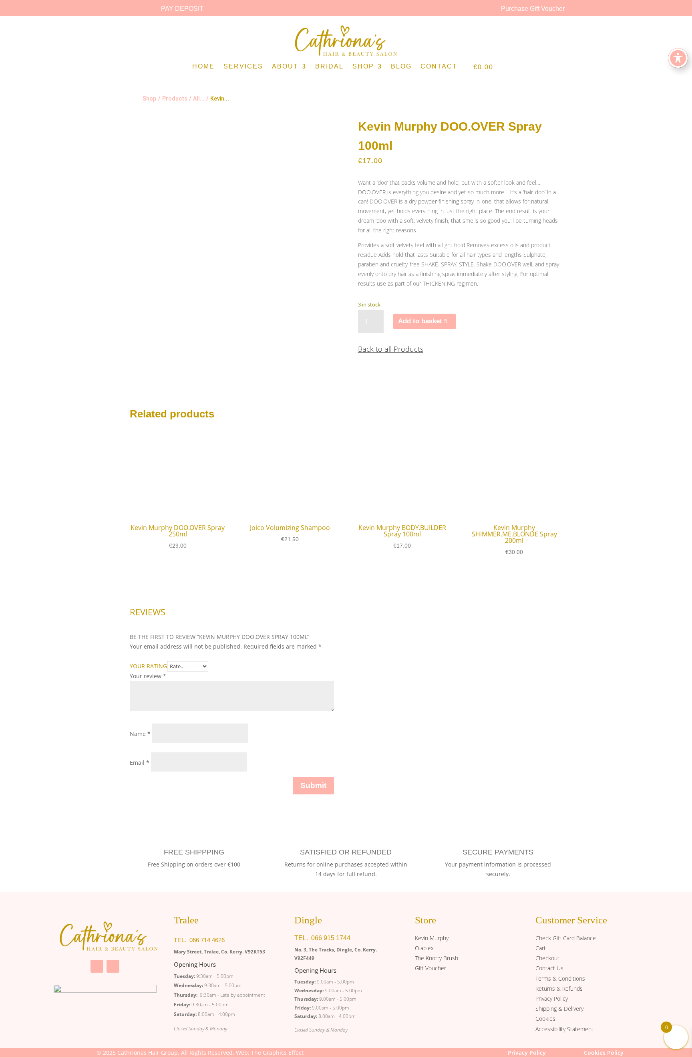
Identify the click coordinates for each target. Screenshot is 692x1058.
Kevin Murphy (432, 938)
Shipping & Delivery (559, 1008)
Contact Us (549, 968)
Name (140, 734)
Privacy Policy (551, 998)
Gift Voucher (430, 968)
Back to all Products (390, 349)
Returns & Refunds (559, 988)
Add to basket (420, 321)
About (285, 67)
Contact (438, 67)
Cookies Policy (604, 1052)
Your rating (148, 666)
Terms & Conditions (560, 978)
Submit (313, 785)
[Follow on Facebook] (97, 966)
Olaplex (424, 948)
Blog (401, 67)
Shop (363, 67)
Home (203, 67)
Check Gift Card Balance (565, 938)
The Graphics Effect (277, 1052)
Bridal (329, 67)
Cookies (545, 1018)
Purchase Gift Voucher (533, 8)
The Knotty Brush (436, 958)
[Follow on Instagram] (113, 966)
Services (243, 67)
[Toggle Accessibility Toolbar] (678, 58)
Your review (148, 676)
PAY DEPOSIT (182, 8)
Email (139, 762)
